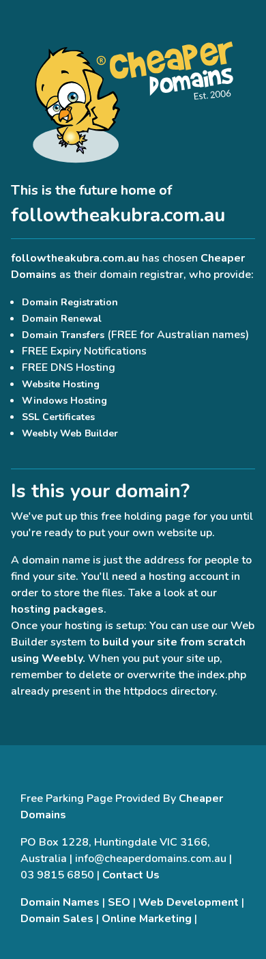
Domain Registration (70, 302)
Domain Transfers (63, 335)
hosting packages (57, 609)
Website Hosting (61, 384)
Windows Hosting (64, 400)
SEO (119, 902)
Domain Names (60, 902)
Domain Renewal (62, 318)
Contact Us (131, 874)
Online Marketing (147, 918)
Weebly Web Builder (70, 433)
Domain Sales (56, 918)
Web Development (188, 902)
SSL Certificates (58, 417)
